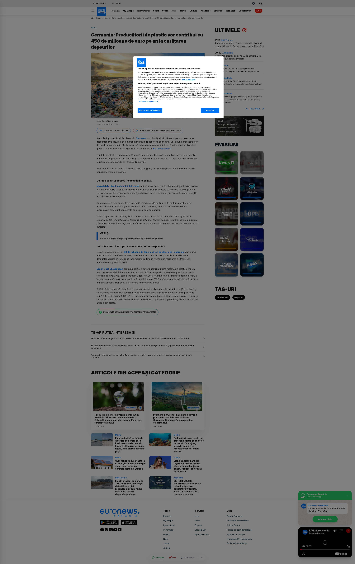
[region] (178, 87)
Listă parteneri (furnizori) (148, 101)
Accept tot (210, 110)
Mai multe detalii (188, 79)
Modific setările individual (150, 110)
